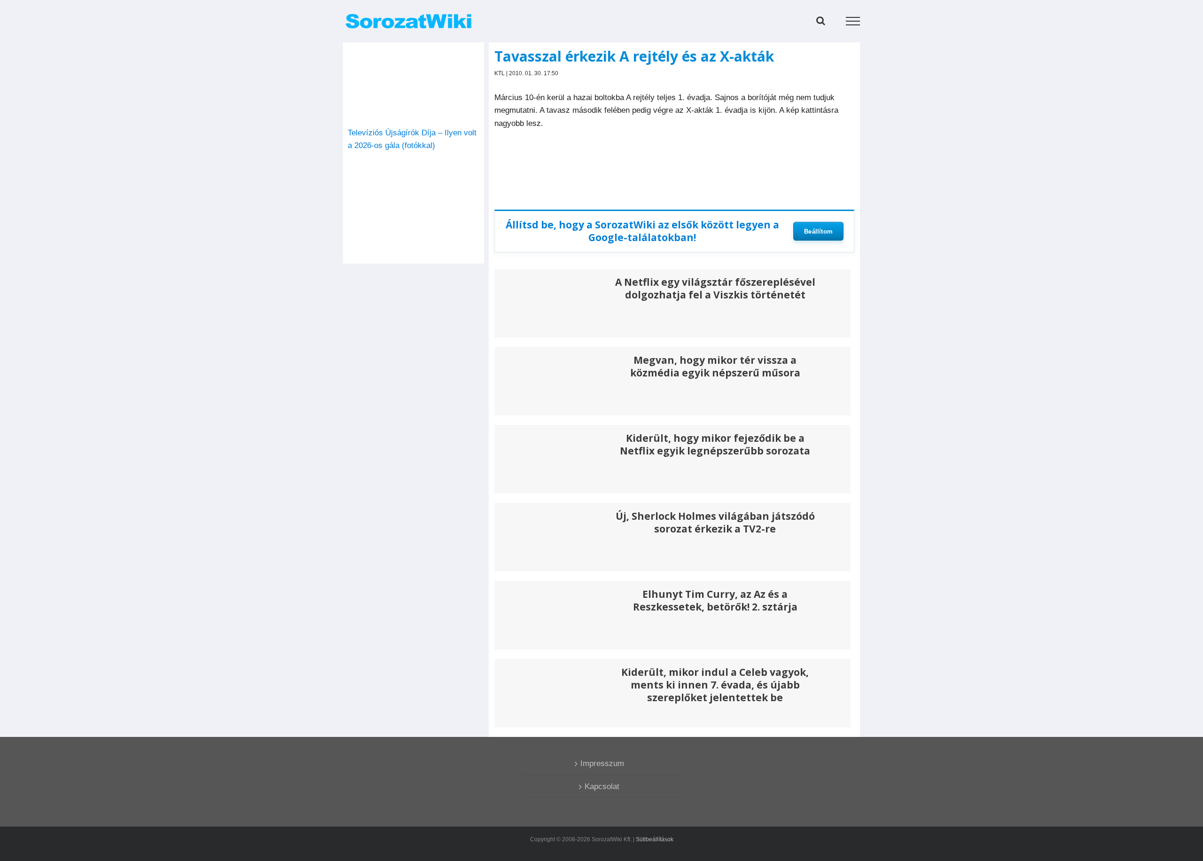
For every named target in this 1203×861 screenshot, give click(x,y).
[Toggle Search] (820, 20)
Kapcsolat (602, 786)
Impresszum (602, 763)
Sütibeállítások (654, 839)
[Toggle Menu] (853, 21)
